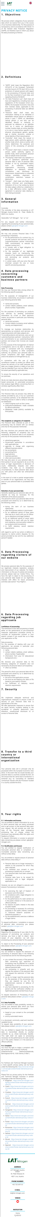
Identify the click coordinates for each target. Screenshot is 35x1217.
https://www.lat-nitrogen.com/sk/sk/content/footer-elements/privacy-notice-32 (19, 1141)
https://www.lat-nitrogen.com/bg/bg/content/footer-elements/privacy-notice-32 (19, 1082)
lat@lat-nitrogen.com (17, 1193)
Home (18, 1213)
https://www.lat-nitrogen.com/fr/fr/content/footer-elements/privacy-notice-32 (19, 1100)
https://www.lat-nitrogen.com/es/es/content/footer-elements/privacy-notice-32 (19, 1147)
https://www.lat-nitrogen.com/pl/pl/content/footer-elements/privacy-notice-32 (19, 1123)
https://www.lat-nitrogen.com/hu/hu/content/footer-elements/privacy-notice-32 (19, 1112)
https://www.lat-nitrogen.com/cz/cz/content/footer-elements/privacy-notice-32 (19, 1088)
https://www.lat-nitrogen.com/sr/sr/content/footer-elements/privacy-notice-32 (19, 1135)
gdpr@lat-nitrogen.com (20, 226)
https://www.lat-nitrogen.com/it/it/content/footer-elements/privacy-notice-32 (19, 1118)
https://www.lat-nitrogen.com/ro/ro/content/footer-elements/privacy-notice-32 (19, 1129)
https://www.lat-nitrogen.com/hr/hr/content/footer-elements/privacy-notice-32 (19, 1094)
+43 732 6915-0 (17, 1184)
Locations (17, 1215)
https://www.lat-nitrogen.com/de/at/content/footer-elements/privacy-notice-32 (19, 1106)
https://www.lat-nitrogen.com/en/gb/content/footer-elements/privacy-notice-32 (17, 1069)
